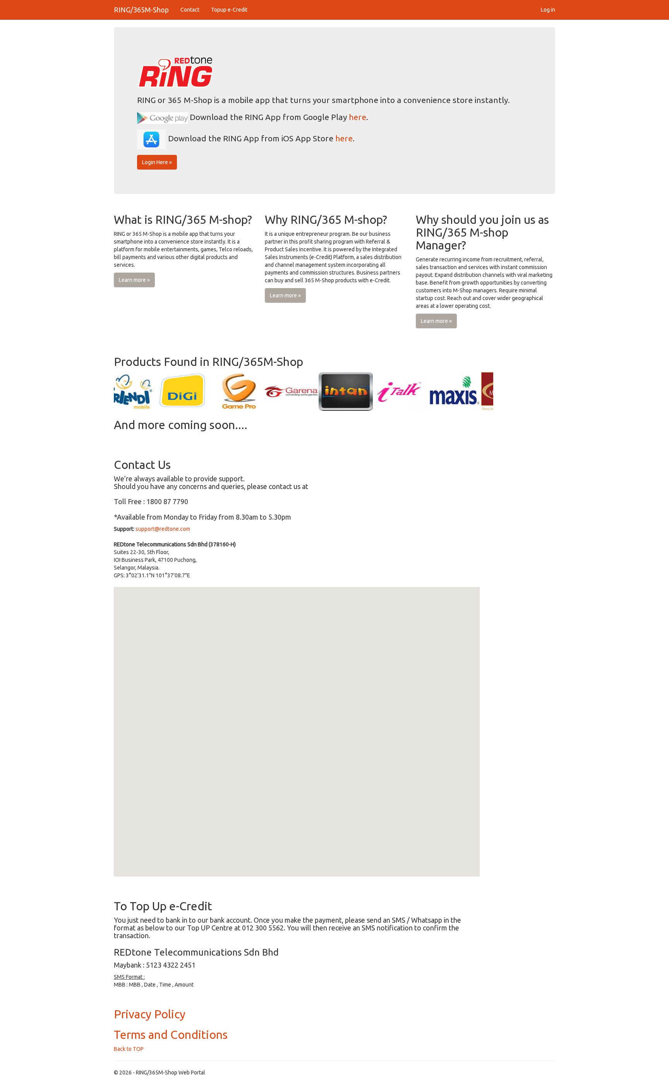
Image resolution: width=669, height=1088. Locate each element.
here (357, 117)
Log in (548, 10)
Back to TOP (129, 1049)
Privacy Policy (149, 1014)
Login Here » (157, 162)
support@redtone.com (163, 529)
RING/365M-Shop (141, 10)
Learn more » (134, 280)
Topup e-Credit (229, 10)
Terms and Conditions (171, 1034)
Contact (189, 10)
